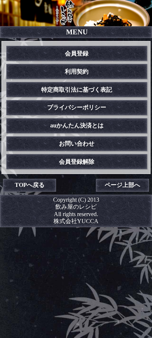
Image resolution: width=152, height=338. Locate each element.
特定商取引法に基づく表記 (76, 89)
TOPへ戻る (30, 185)
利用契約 (77, 71)
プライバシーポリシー (76, 107)
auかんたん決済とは (77, 125)
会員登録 (77, 53)
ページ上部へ (122, 185)
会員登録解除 (76, 161)
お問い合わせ (76, 143)
